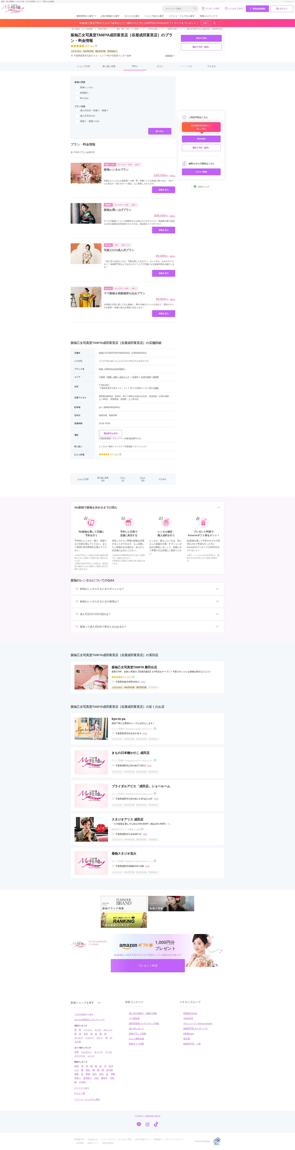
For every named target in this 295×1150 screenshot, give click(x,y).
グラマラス (79, 1056)
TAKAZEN (188, 1018)
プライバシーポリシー (174, 1139)
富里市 (135, 377)
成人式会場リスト (142, 1139)
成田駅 (156, 377)
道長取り (87, 1078)
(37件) (129, 677)
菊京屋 (186, 1038)
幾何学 (104, 1078)
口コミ (160, 66)
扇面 (76, 1074)
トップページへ (288, 1)
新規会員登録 (259, 9)
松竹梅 (109, 1070)
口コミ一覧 (79, 1093)
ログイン (283, 9)
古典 (76, 1052)
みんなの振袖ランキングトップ (89, 1019)
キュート (98, 1052)
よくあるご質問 (235, 8)
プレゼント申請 (212, 8)
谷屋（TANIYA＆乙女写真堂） (112, 369)
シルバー (89, 1038)
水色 (86, 1034)
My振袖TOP (79, 1139)
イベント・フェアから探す (182, 16)
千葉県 (102, 377)
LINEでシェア (203, 187)
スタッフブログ (108, 1139)
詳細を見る (164, 190)
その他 (77, 1042)
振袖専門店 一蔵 (192, 1044)
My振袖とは (93, 1139)
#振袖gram (188, 1033)
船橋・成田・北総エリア (118, 377)
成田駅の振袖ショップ (175, 29)
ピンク (98, 1030)
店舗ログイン (92, 1143)
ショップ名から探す (154, 16)
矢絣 (96, 1078)
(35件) (92, 46)
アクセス (211, 66)
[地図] (156, 388)
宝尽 (101, 1074)
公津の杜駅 (146, 377)
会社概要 (80, 1143)
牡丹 (111, 1066)
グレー (99, 1038)
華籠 (88, 1074)
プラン (135, 66)
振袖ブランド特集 (137, 1033)
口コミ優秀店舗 (136, 1038)
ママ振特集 (134, 1018)
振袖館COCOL (190, 1013)
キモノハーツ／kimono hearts (197, 1023)
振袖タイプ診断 (136, 1044)
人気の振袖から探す (110, 16)
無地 (76, 1066)
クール (108, 1052)
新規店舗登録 (107, 1143)
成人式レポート (136, 1028)
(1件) (138, 829)
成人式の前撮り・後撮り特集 (143, 1013)
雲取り (77, 1078)
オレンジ (108, 1030)
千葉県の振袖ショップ (105, 29)
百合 (88, 1070)
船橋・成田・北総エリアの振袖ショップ (130, 29)
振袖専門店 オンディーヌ (195, 1028)
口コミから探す (132, 16)
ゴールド (78, 1038)
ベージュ (88, 1030)
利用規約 (157, 1139)
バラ (76, 1070)
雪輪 (113, 1074)
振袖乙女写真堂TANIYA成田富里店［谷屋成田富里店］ (205, 29)
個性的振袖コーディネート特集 (144, 1023)
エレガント (86, 1052)
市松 (112, 1078)
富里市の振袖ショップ (155, 29)
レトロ (91, 1056)
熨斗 (94, 1074)
